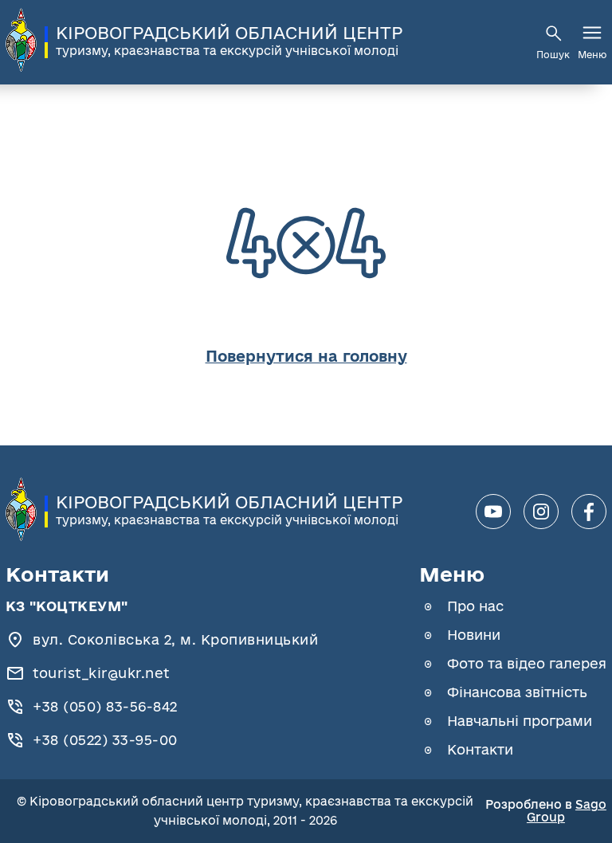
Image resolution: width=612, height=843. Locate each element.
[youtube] (493, 511)
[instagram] (541, 511)
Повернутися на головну (306, 356)
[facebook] (588, 511)
